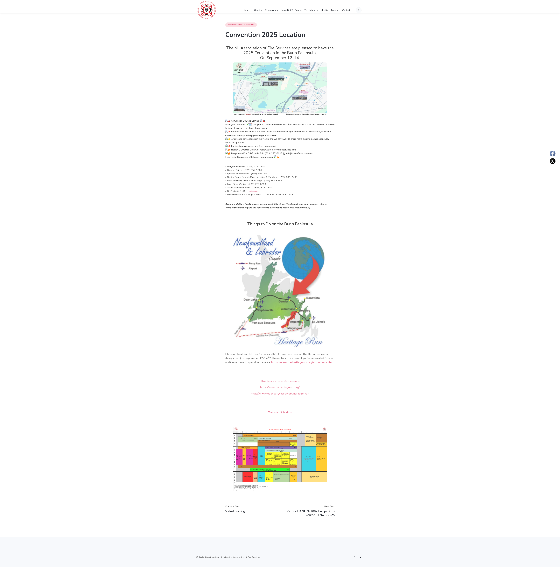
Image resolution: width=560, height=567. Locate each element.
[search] (359, 10)
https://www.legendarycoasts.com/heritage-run (280, 393)
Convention (249, 24)
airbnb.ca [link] (253, 191)
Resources (270, 10)
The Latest (310, 10)
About (256, 10)
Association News (236, 24)
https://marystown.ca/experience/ (280, 381)
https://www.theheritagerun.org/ (280, 387)
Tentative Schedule (280, 412)
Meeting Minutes (329, 10)
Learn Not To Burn (290, 10)
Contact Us (348, 10)
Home (246, 10)
